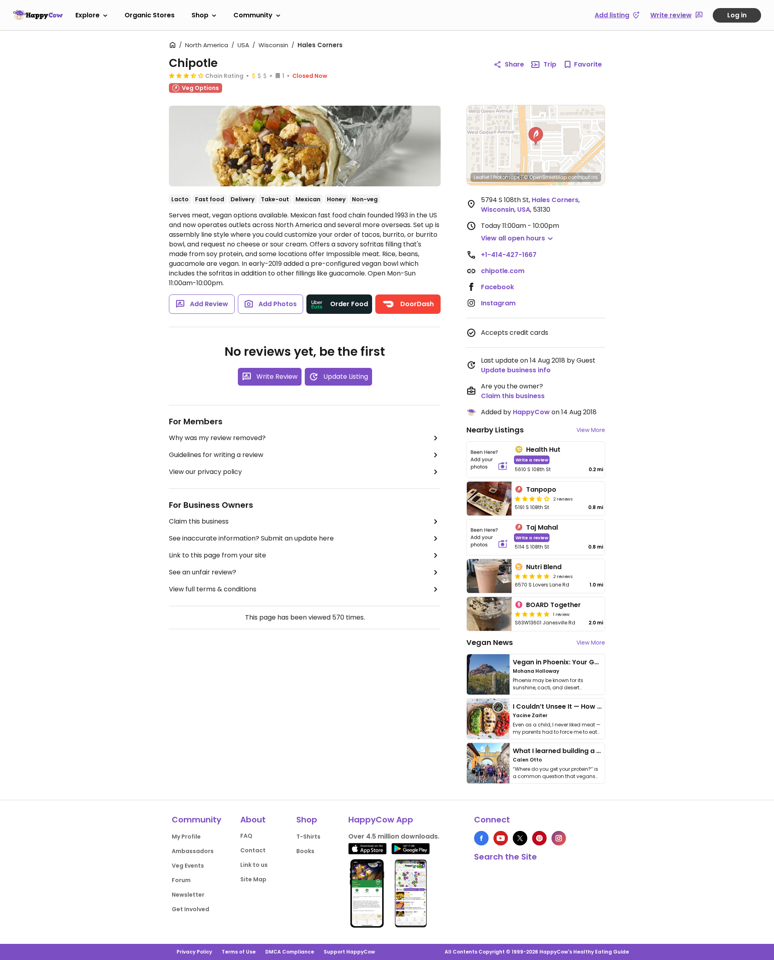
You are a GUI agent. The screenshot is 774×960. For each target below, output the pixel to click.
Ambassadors (193, 851)
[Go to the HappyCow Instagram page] (558, 838)
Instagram (498, 303)
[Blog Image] (488, 674)
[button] (535, 136)
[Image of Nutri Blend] (489, 576)
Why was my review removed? (217, 437)
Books (305, 851)
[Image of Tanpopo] (489, 498)
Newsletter (188, 895)
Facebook (497, 287)
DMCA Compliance (289, 951)
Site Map (253, 879)
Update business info (516, 370)
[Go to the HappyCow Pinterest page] (539, 838)
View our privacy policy (205, 471)
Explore (87, 15)
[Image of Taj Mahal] (489, 537)
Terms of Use (239, 951)
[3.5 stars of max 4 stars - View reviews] (186, 75)
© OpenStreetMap (545, 177)
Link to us (254, 865)
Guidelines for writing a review (216, 454)
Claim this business (199, 521)
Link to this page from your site (217, 555)
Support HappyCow (349, 951)
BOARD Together (553, 604)
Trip (549, 64)
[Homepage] (38, 15)
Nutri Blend (544, 567)
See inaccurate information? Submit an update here (251, 538)
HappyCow (531, 412)
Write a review (532, 460)
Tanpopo (541, 489)
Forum (181, 880)
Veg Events (188, 866)
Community (253, 15)
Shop (199, 15)
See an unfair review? (202, 572)
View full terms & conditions (212, 589)
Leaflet (481, 177)
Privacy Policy (194, 951)
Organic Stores (150, 15)
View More (590, 430)
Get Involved (190, 909)
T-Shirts (308, 837)
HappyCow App (380, 819)
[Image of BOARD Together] (489, 614)
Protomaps (506, 177)
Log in (737, 15)
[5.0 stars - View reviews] (532, 576)
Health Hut (543, 449)
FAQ (246, 836)
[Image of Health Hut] (489, 460)
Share (514, 64)
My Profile (186, 837)
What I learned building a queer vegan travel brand (597, 750)
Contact (253, 850)
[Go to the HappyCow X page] (520, 838)
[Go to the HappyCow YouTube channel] (500, 838)
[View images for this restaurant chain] (305, 146)
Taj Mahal (542, 527)
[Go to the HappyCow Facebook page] (481, 838)
